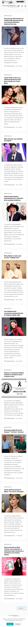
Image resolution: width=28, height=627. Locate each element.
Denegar (18, 624)
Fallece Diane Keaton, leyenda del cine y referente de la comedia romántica (13, 198)
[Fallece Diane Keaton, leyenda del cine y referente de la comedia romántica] (14, 212)
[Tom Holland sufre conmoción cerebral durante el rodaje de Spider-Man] (14, 326)
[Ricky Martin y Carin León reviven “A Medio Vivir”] (14, 269)
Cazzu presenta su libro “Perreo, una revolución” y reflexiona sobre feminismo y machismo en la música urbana (14, 551)
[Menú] (25, 6)
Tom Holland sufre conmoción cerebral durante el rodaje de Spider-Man (13, 313)
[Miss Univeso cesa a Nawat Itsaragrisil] (14, 152)
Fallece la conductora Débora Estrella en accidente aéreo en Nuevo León (14, 374)
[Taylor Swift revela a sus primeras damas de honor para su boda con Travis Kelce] (14, 95)
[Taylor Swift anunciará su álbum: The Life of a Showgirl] (14, 503)
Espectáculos (8, 15)
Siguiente (21, 608)
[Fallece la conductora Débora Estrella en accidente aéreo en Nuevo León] (14, 388)
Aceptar (10, 624)
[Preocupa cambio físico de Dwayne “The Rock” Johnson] (14, 443)
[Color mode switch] (19, 6)
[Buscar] (22, 6)
